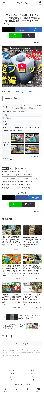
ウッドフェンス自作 (26, 175)
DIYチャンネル (22, 3)
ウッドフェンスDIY (10, 175)
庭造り (15, 184)
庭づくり (29, 181)
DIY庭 (6, 168)
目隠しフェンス (9, 188)
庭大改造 (7, 184)
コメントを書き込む (22, 344)
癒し (29, 184)
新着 (32, 370)
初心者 (35, 178)
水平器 (23, 184)
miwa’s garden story (24, 92)
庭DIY (22, 181)
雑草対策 (26, 188)
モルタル (26, 178)
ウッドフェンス (24, 171)
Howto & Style (22, 168)
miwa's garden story (10, 171)
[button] (28, 35)
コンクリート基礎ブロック (12, 178)
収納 (11, 377)
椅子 (32, 380)
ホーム (11, 370)
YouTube (10, 92)
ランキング (11, 373)
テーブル (32, 373)
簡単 (18, 188)
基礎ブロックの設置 (10, 181)
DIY (13, 168)
